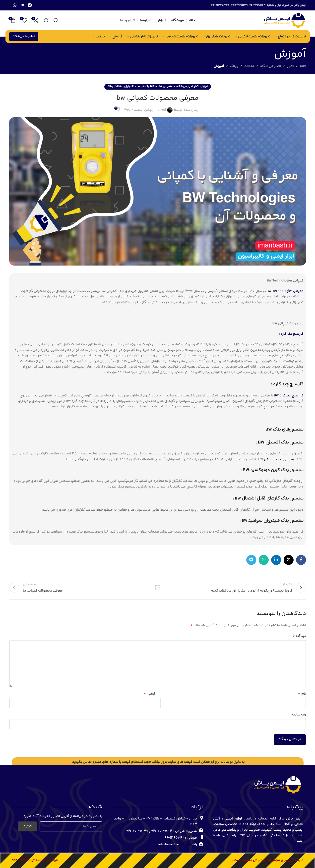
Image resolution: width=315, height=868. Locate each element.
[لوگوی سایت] (284, 20)
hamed (161, 110)
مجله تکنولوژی (132, 86)
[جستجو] (56, 20)
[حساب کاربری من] (46, 20)
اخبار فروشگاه (270, 66)
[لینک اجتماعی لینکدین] (276, 560)
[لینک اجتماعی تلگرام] (251, 560)
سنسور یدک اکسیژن (279, 459)
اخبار (290, 66)
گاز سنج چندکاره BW (289, 395)
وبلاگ (234, 66)
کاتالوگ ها (148, 86)
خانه (303, 66)
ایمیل (149, 694)
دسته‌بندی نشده (165, 86)
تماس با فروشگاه (24, 36)
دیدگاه (299, 636)
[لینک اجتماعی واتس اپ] (264, 560)
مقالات (249, 66)
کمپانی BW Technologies (285, 291)
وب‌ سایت (299, 714)
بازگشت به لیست (157, 588)
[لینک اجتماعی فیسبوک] (301, 560)
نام (302, 694)
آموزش (219, 66)
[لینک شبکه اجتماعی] (289, 560)
